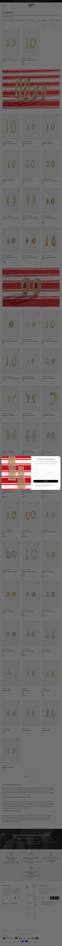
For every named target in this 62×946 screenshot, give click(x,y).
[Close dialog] (58, 458)
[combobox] (45, 476)
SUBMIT (46, 481)
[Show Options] (57, 476)
